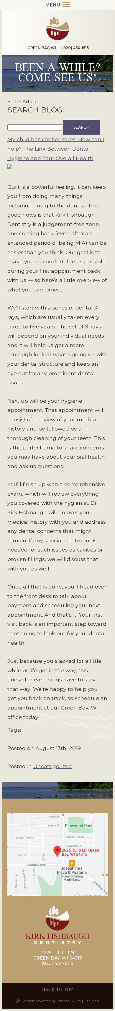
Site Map (91, 1001)
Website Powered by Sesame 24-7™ (51, 1001)
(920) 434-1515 (75, 48)
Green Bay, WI (41, 48)
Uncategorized (52, 766)
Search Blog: (35, 109)
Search (81, 127)
